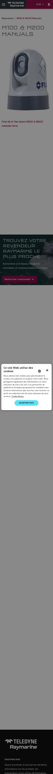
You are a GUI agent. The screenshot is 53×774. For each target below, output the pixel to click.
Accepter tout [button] (26, 403)
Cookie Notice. (18, 396)
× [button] (47, 370)
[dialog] (26, 387)
